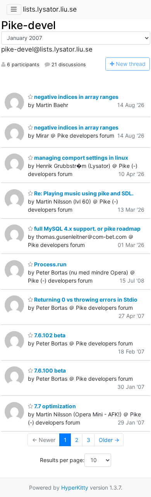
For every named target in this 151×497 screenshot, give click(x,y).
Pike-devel (28, 25)
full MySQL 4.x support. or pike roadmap (87, 228)
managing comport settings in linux (80, 157)
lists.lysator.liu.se (50, 9)
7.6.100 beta (49, 370)
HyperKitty (74, 487)
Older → (109, 440)
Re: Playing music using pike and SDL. (83, 193)
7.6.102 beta (49, 335)
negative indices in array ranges (75, 96)
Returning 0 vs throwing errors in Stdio (85, 299)
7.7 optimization (54, 406)
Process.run (50, 264)
